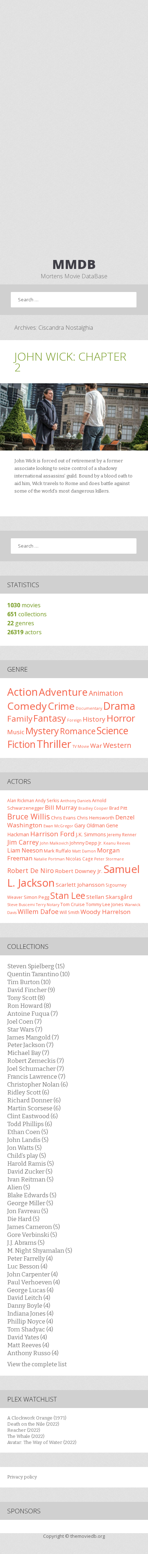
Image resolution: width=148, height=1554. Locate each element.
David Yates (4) (27, 1337)
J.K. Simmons (91, 834)
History (94, 719)
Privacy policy (22, 1477)
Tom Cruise (72, 904)
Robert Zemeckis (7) (35, 1060)
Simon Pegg (36, 897)
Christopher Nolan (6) (37, 1084)
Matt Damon (84, 851)
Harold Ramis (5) (30, 1163)
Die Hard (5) (23, 1218)
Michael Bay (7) (28, 1052)
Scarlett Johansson (80, 884)
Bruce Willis (28, 816)
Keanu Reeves (116, 843)
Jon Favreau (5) (27, 1211)
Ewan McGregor (58, 825)
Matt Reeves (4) (28, 1345)
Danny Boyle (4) (28, 1305)
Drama (119, 706)
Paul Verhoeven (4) (33, 1282)
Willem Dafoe (38, 911)
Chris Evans (63, 817)
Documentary (89, 708)
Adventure (63, 692)
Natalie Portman (49, 858)
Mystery (42, 731)
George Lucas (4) (30, 1290)
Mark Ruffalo (57, 850)
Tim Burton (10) (29, 982)
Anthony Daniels (75, 800)
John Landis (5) (27, 1139)
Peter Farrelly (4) (30, 1258)
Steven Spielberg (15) (36, 966)
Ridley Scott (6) (28, 1092)
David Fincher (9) (31, 989)
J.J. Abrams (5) (26, 1242)
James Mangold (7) (33, 1037)
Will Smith (69, 912)
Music (15, 732)
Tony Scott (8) (26, 997)
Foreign (74, 720)
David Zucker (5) (29, 1171)
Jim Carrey (23, 842)
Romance (78, 731)
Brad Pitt (118, 808)
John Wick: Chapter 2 (70, 361)
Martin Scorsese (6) (34, 1108)
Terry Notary (47, 904)
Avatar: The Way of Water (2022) (42, 1442)
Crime (61, 706)
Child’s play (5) (26, 1155)
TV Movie (81, 746)
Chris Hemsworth (95, 817)
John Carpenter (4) (32, 1274)
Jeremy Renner (122, 834)
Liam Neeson (25, 850)
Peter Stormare (109, 858)
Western (117, 745)
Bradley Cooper (93, 808)
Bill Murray (61, 807)
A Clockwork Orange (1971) (36, 1418)
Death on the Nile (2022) (33, 1424)
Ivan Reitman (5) (30, 1179)
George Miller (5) (30, 1203)
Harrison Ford (52, 833)
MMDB (74, 264)
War (96, 745)
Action (22, 692)
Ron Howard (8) (29, 1005)
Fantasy (49, 718)
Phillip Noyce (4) (30, 1321)
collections (27, 614)
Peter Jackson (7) (30, 1044)
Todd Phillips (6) (29, 1124)
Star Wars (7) (24, 1029)
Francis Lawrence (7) (36, 1076)
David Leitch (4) (28, 1297)
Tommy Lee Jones (105, 904)
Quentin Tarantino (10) (38, 974)
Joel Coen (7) (24, 1021)
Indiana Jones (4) (30, 1313)
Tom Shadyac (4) (30, 1329)
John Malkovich (54, 843)
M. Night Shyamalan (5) (39, 1250)
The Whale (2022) (26, 1436)
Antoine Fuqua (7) (32, 1013)
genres (20, 623)
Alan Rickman (20, 800)
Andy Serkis (47, 800)
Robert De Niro (30, 870)
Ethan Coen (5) (27, 1131)
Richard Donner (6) (34, 1100)
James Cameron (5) (33, 1226)
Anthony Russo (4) (33, 1353)
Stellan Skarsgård (109, 896)
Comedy (27, 706)
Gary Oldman (89, 825)
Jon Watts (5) (24, 1147)
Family (19, 718)
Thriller (54, 744)
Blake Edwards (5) (31, 1195)
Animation (106, 693)
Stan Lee (67, 895)
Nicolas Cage (79, 858)
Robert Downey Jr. (78, 870)
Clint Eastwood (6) (32, 1116)
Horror (120, 718)
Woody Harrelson (105, 912)
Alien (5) (18, 1187)
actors (24, 632)
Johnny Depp (83, 843)
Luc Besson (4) (27, 1266)
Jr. (100, 843)
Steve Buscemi (21, 904)
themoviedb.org (87, 1536)
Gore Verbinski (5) (32, 1234)
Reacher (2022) (23, 1430)
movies (24, 605)
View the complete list (37, 1364)
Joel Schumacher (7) (35, 1068)
